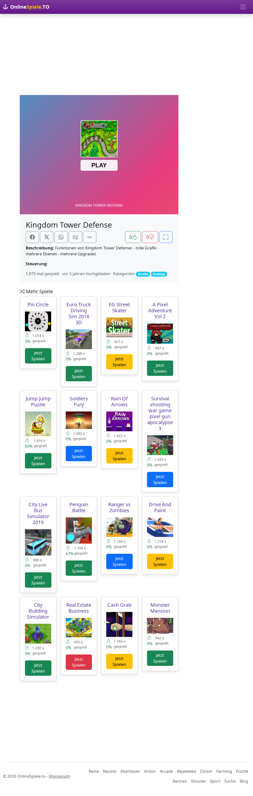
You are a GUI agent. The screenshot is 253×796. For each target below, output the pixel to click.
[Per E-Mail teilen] (75, 237)
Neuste (109, 771)
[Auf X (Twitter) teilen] (46, 237)
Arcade (166, 771)
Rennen (180, 781)
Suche (230, 781)
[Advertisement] (126, 54)
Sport (215, 781)
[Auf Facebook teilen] (32, 237)
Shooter (198, 781)
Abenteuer (130, 771)
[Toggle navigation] (243, 7)
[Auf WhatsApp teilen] (61, 237)
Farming (224, 771)
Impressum (59, 776)
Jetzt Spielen (38, 356)
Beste (94, 771)
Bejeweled (186, 771)
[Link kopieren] (89, 237)
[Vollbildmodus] (165, 237)
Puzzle (242, 771)
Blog (244, 781)
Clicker (206, 771)
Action (150, 771)
